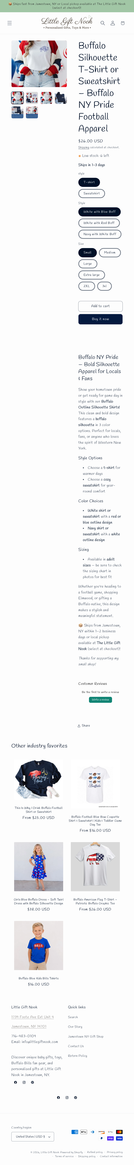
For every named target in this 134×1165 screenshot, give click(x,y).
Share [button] (86, 726)
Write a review (100, 700)
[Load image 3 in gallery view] (46, 98)
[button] (9, 23)
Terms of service (64, 1156)
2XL (87, 286)
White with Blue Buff (100, 212)
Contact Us (76, 1046)
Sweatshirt (92, 193)
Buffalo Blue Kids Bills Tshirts (38, 979)
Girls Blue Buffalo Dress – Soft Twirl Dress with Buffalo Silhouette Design (39, 902)
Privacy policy (115, 1152)
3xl (104, 286)
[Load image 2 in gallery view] (32, 98)
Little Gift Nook (50, 1152)
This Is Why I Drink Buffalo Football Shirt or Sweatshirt (38, 810)
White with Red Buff (99, 223)
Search (73, 1017)
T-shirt (89, 182)
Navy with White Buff (100, 234)
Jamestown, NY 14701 (28, 1026)
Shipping (83, 147)
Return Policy (77, 1056)
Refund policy (95, 1152)
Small (88, 253)
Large (88, 264)
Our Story (75, 1027)
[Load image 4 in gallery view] (61, 98)
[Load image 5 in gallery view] (17, 112)
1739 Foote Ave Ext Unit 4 (32, 1017)
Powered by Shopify (71, 1152)
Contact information (111, 1156)
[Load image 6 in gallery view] (32, 112)
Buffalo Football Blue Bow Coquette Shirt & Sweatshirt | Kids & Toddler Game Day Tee (95, 821)
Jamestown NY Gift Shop (85, 1037)
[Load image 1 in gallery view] (17, 98)
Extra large (92, 275)
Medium (110, 253)
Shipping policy (86, 1156)
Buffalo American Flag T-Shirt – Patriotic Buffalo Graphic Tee (95, 902)
